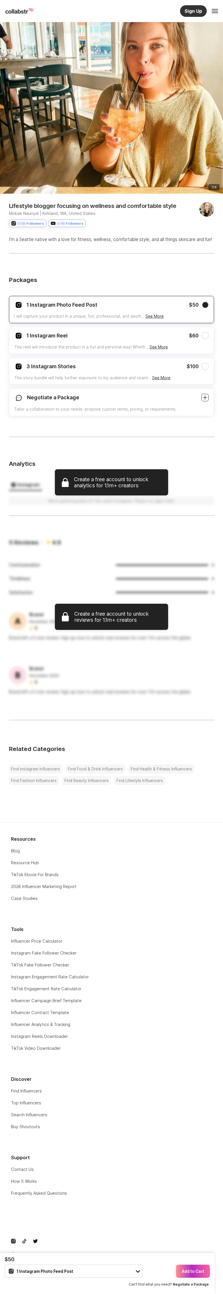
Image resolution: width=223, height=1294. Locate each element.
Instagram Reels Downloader (39, 1036)
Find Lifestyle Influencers (139, 780)
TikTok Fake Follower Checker (40, 964)
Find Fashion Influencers (34, 780)
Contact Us (22, 1169)
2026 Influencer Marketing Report (44, 886)
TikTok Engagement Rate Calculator (46, 988)
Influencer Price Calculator (36, 941)
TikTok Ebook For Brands (35, 874)
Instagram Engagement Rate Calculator (50, 976)
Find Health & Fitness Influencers (161, 769)
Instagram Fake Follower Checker (44, 952)
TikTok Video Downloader (36, 1048)
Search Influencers (29, 1114)
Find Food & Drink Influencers (95, 769)
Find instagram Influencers (35, 769)
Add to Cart (193, 1271)
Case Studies (24, 898)
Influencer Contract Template (40, 1012)
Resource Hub (25, 862)
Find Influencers (26, 1090)
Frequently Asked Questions (39, 1193)
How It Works (24, 1181)
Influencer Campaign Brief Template (46, 1000)
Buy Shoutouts (25, 1126)
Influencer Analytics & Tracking (40, 1024)
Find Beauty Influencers (86, 780)
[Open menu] (214, 11)
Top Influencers (26, 1102)
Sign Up (193, 11)
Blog (15, 850)
